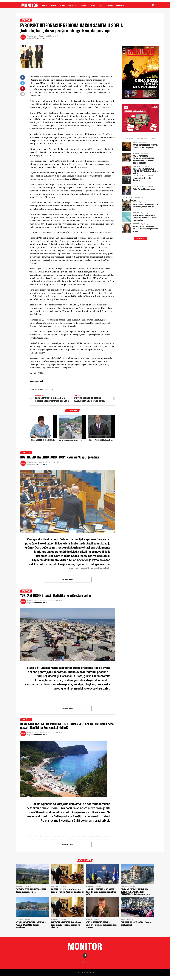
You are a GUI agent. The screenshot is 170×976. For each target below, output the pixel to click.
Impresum (85, 962)
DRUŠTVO (83, 5)
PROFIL (101, 5)
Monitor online (39, 38)
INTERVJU (92, 5)
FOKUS (62, 5)
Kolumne (53, 5)
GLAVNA (44, 5)
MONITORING (72, 5)
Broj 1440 (49, 390)
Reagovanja (120, 5)
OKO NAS (110, 5)
